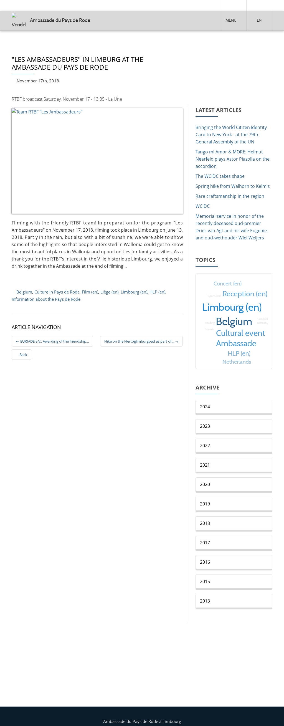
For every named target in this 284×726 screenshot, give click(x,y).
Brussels (209, 329)
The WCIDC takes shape (220, 176)
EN (259, 20)
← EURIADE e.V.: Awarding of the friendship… (52, 341)
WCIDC (203, 206)
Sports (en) (214, 296)
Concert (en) (228, 283)
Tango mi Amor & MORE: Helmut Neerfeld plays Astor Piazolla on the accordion (233, 159)
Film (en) (90, 292)
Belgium (24, 292)
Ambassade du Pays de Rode (60, 20)
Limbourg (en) (134, 292)
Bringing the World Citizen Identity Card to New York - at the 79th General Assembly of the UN (231, 134)
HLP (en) (157, 292)
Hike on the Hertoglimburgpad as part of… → (141, 341)
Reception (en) (244, 293)
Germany (262, 323)
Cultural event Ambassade (240, 338)
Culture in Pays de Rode (57, 292)
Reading (210, 323)
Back (23, 354)
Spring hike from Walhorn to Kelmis (233, 186)
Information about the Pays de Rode (46, 299)
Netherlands (236, 361)
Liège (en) (109, 292)
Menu (230, 20)
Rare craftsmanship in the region (230, 196)
